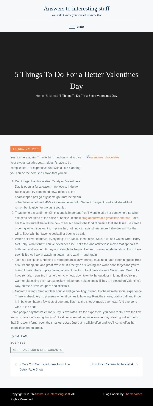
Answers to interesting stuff (77, 8)
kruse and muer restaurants (37, 349)
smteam (21, 336)
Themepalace (133, 394)
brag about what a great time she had (106, 218)
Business (17, 342)
